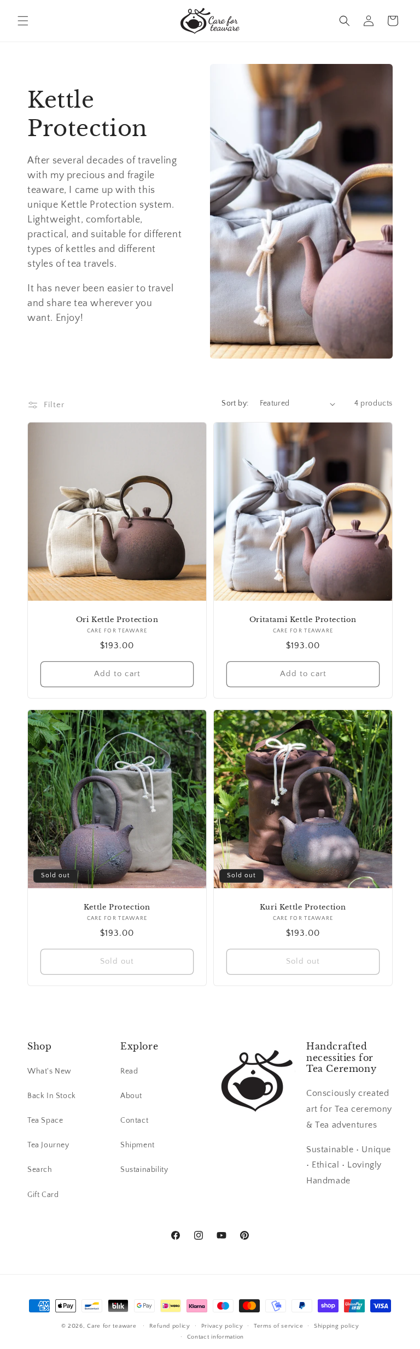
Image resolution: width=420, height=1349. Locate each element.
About (131, 1096)
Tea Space (45, 1120)
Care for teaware (111, 1326)
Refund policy (169, 1326)
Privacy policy (222, 1326)
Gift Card (43, 1194)
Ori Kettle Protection (117, 619)
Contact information (215, 1337)
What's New (49, 1071)
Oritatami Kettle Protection (303, 619)
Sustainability (144, 1169)
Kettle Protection (117, 907)
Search (39, 1169)
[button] (23, 21)
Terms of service (278, 1326)
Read (129, 1071)
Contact (134, 1120)
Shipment (137, 1145)
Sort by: (234, 403)
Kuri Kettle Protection (303, 907)
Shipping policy (336, 1326)
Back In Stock (51, 1096)
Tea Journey (48, 1145)
